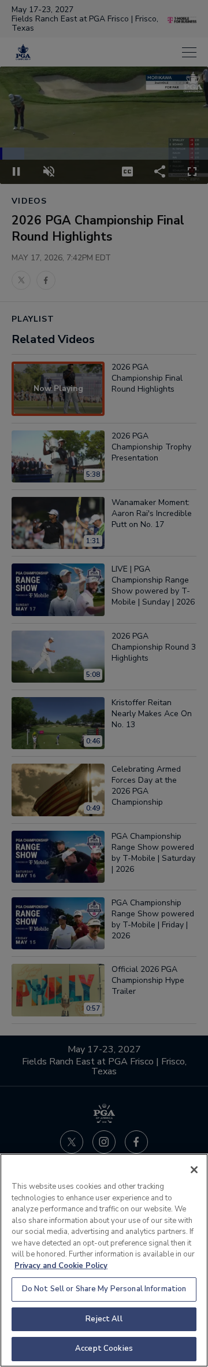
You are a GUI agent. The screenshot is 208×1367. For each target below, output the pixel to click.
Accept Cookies (104, 1348)
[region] (104, 1260)
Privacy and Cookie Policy (60, 1266)
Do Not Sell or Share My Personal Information (104, 1289)
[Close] (194, 1169)
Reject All (104, 1319)
